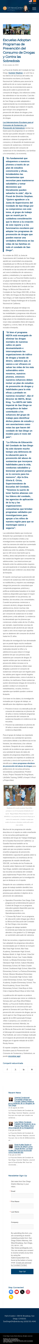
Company (14, 1222)
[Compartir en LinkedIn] (24, 1069)
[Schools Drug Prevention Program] (17, 29)
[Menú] (33, 8)
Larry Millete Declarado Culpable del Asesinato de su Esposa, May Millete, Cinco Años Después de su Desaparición (22, 1125)
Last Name (15, 1212)
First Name (15, 1201)
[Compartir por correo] (32, 1069)
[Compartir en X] (15, 1069)
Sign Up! (22, 1271)
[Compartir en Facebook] (7, 1069)
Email (13, 1191)
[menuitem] (28, 8)
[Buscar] (28, 8)
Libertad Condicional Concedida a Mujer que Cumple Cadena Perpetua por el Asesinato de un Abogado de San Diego (21, 1101)
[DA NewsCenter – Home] (16, 8)
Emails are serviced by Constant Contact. (21, 1263)
